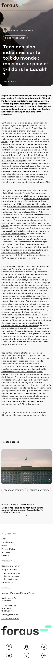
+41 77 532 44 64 (10, 618)
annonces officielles (32, 396)
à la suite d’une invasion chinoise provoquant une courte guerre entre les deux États (26, 207)
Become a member (10, 565)
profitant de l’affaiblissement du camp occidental (21, 324)
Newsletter (7, 582)
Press (4, 545)
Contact (5, 555)
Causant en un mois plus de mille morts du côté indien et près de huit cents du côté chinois (26, 223)
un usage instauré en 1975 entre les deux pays (24, 159)
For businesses (11, 576)
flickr (44, 412)
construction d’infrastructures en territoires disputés (24, 370)
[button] (3, 480)
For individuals (11, 578)
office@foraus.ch (9, 614)
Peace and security (15, 38)
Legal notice (7, 542)
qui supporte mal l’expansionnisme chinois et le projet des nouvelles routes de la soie (26, 282)
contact (6, 587)
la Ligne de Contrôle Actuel (25, 232)
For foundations (12, 573)
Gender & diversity (39, 490)
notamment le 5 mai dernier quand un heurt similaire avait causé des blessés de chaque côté (25, 180)
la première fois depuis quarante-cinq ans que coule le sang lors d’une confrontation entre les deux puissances (26, 251)
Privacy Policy (8, 549)
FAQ (3, 538)
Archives (5, 552)
